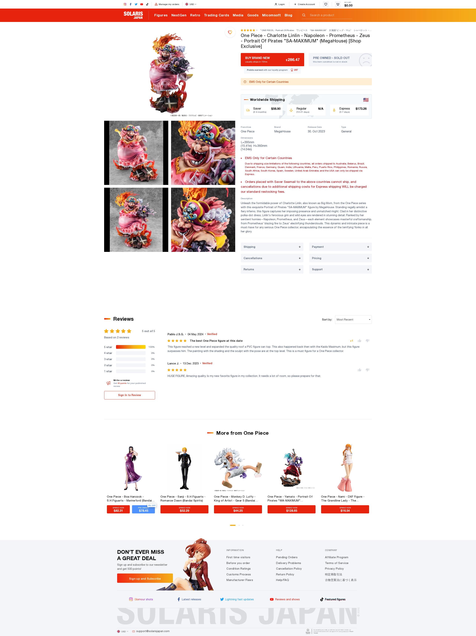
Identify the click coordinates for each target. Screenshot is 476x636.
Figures (161, 15)
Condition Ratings (238, 568)
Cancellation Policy (289, 568)
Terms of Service (337, 563)
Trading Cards (216, 15)
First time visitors (238, 557)
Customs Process (238, 574)
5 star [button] (108, 347)
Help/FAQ (282, 579)
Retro (195, 15)
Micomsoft (271, 15)
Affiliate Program (336, 557)
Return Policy (285, 574)
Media (238, 15)
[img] (177, 341)
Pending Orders (287, 557)
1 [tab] (232, 526)
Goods (253, 15)
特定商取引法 (333, 574)
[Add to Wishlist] (230, 32)
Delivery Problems (288, 563)
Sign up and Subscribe (145, 578)
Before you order (238, 563)
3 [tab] (244, 526)
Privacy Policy (334, 568)
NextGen (179, 15)
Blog (288, 15)
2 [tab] (240, 526)
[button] (248, 30)
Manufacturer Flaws (239, 579)
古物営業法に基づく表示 (341, 579)
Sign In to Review (129, 395)
